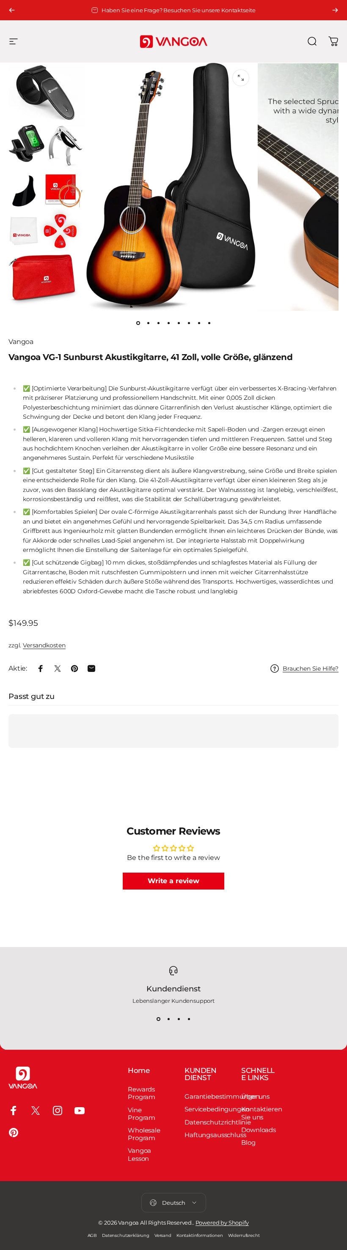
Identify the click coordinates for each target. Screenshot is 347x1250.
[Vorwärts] (335, 10)
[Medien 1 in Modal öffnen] (240, 77)
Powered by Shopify (222, 1222)
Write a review (173, 881)
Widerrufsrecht (244, 1235)
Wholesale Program (144, 1134)
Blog (248, 1142)
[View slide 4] (189, 1019)
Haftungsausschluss (215, 1135)
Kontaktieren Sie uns (261, 1113)
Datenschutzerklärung (125, 1235)
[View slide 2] (168, 1019)
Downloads (258, 1130)
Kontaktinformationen (199, 1235)
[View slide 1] (158, 1019)
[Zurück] (12, 10)
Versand (162, 1235)
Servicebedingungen (217, 1109)
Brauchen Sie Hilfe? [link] (311, 668)
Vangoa (20, 342)
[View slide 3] (179, 1019)
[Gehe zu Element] (138, 323)
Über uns (255, 1096)
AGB (92, 1235)
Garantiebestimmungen (222, 1096)
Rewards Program (141, 1093)
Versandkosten (44, 645)
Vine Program (141, 1114)
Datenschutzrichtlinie (218, 1122)
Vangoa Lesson (139, 1154)
